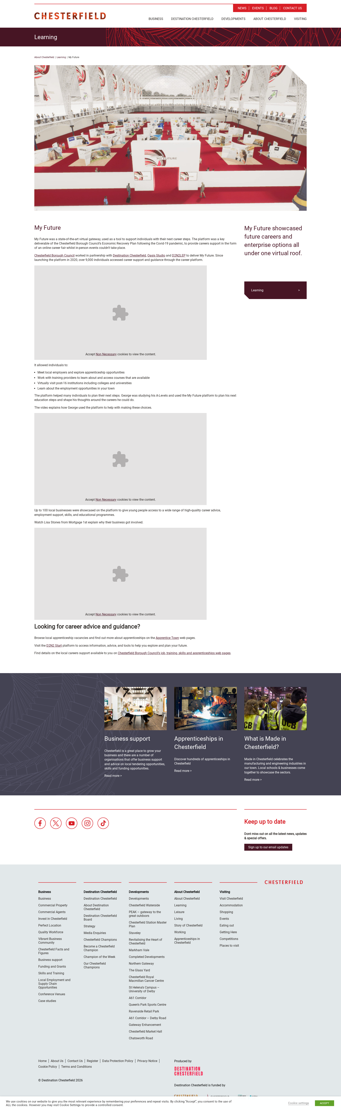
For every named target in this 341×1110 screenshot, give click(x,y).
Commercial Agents (52, 912)
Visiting (300, 19)
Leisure (179, 912)
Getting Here (228, 932)
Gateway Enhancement (145, 1025)
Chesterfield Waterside (144, 905)
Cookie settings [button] (298, 1103)
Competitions (229, 939)
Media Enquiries (95, 933)
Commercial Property (52, 905)
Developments (233, 19)
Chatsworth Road (141, 1038)
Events (258, 8)
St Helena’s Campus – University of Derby (144, 989)
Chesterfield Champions (100, 940)
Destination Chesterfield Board (100, 917)
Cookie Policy (47, 1067)
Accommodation (231, 905)
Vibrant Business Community (50, 940)
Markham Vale (139, 950)
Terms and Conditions (76, 1067)
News (242, 8)
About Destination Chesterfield (96, 907)
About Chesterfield (269, 19)
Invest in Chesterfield (52, 919)
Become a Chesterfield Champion (99, 948)
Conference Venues (51, 994)
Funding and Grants (52, 966)
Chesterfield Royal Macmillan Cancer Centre (146, 979)
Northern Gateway (141, 963)
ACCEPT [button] (324, 1103)
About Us (57, 1061)
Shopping (226, 912)
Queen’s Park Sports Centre (147, 1005)
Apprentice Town (167, 638)
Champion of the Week (99, 957)
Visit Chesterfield (231, 898)
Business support (50, 960)
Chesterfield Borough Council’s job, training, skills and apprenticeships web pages (174, 653)
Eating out (227, 925)
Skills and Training (51, 973)
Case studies (47, 1001)
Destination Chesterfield (70, 16)
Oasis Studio (156, 255)
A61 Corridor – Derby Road (147, 1018)
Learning (61, 57)
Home (42, 1061)
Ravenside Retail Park (144, 1011)
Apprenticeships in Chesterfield (187, 940)
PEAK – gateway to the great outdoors (145, 914)
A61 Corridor (137, 998)
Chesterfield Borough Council (54, 255)
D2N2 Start (54, 645)
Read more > (253, 780)
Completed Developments (147, 957)
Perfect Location (49, 925)
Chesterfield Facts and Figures (53, 951)
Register (92, 1061)
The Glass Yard (139, 970)
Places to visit (229, 945)
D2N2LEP (178, 255)
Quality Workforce (50, 932)
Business (156, 19)
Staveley (135, 933)
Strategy (89, 926)
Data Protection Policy (117, 1061)
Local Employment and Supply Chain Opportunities (54, 983)
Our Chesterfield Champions (95, 965)
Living (178, 919)
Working (180, 932)
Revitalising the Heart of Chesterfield (145, 941)
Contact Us (292, 8)
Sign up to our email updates (268, 847)
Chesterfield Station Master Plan (148, 924)
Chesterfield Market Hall (145, 1031)
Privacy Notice (147, 1061)
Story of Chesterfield (188, 925)
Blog (273, 8)
